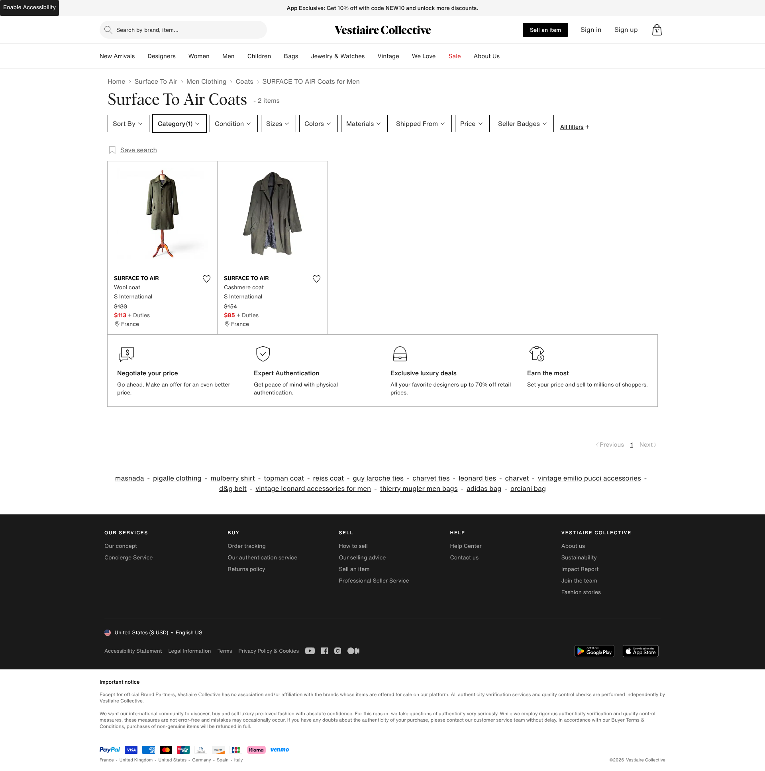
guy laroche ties (378, 478)
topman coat (284, 478)
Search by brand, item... (147, 30)
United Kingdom (136, 760)
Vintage (388, 56)
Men (228, 56)
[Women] (216, 56)
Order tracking (247, 546)
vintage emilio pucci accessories (589, 478)
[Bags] (304, 56)
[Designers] (182, 56)
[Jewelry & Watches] (371, 56)
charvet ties (430, 478)
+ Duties (139, 315)
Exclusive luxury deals (423, 373)
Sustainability (579, 557)
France (107, 760)
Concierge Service (128, 557)
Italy (238, 760)
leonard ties (477, 478)
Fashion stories (581, 592)
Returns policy (246, 569)
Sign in (591, 30)
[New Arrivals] (141, 56)
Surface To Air (155, 81)
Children (259, 56)
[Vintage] (405, 56)
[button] (657, 29)
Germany (201, 760)
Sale (455, 56)
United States (173, 760)
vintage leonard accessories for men (313, 489)
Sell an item (545, 30)
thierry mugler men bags (419, 489)
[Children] (277, 56)
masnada (129, 478)
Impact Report (580, 569)
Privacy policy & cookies (268, 651)
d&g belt (233, 489)
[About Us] (506, 56)
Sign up (626, 30)
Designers (161, 56)
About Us (487, 56)
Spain (223, 760)
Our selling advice (362, 557)
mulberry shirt (232, 478)
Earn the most (548, 373)
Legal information (189, 651)
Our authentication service (262, 557)
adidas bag (484, 489)
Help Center (466, 546)
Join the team (579, 581)
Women (199, 56)
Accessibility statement (133, 651)
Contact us (464, 557)
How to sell (353, 546)
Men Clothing (206, 81)
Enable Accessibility (29, 7)
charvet (517, 478)
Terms (224, 651)
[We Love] (442, 56)
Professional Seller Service (374, 581)
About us (573, 546)
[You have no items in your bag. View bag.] (657, 29)
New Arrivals (117, 56)
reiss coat (328, 478)
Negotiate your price (147, 373)
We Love (424, 56)
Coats (244, 81)
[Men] (241, 56)
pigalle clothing (177, 478)
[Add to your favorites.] (206, 279)
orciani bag (528, 489)
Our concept (120, 546)
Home (116, 81)
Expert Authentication (287, 373)
